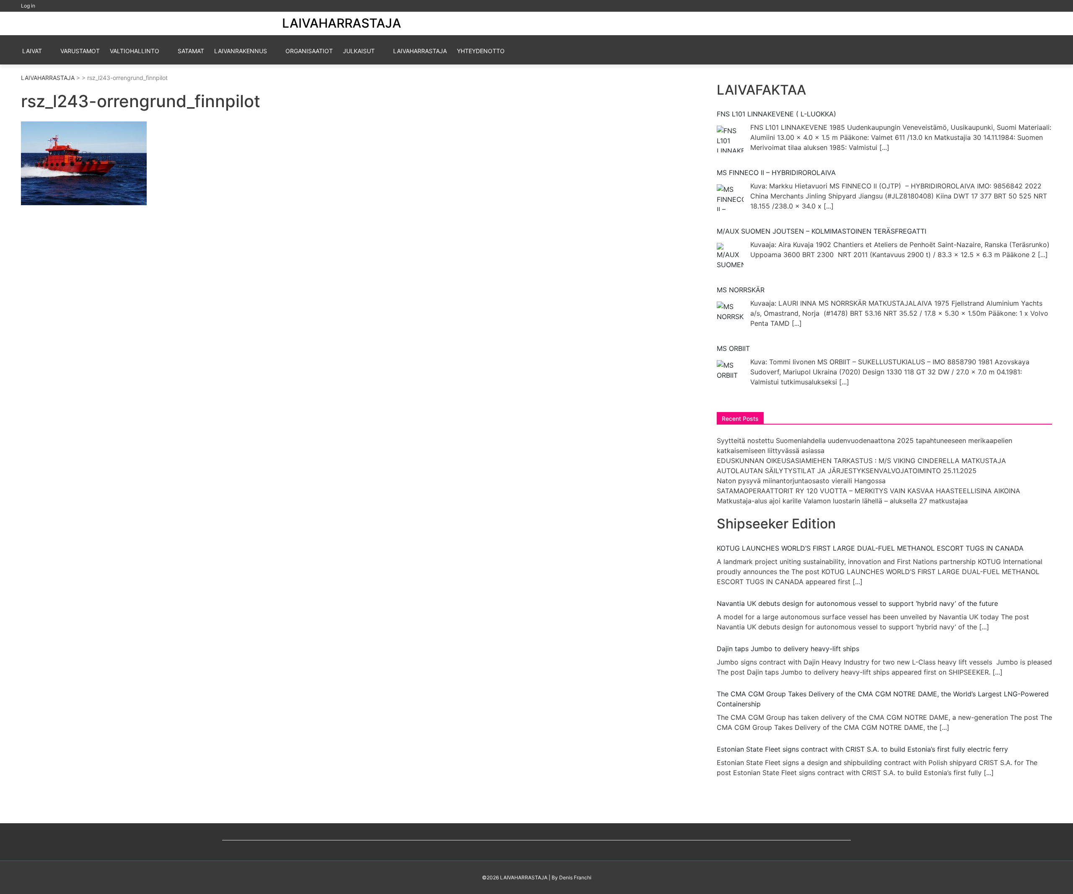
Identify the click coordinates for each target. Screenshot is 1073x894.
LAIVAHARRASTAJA (341, 23)
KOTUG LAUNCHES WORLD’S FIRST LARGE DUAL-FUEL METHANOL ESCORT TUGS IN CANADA (870, 548)
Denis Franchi (575, 877)
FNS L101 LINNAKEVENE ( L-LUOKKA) (776, 114)
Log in (28, 6)
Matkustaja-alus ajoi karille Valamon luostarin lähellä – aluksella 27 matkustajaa (842, 501)
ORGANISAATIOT (309, 50)
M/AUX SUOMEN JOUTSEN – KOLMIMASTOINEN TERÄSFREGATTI (821, 231)
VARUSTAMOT (80, 50)
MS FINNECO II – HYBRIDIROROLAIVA (776, 172)
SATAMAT (191, 50)
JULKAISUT (359, 50)
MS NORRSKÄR (741, 290)
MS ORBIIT (733, 348)
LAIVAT (32, 50)
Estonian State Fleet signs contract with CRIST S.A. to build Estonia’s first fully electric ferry (862, 749)
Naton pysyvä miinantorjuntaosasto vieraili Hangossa (801, 481)
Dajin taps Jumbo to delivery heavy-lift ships (788, 648)
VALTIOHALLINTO (134, 50)
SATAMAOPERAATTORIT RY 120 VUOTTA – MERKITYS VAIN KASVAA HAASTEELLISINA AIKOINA (868, 491)
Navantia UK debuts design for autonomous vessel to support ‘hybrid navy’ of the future (857, 603)
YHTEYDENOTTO (481, 50)
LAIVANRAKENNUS (240, 50)
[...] (884, 147)
